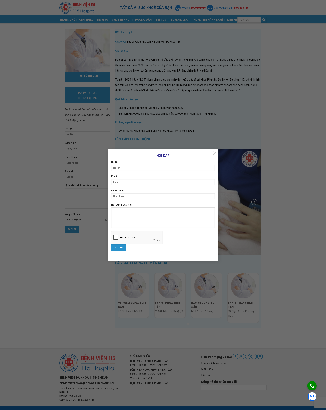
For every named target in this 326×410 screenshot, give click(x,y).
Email (114, 176)
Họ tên (115, 162)
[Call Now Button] (312, 385)
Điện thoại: (117, 190)
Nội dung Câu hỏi (121, 204)
